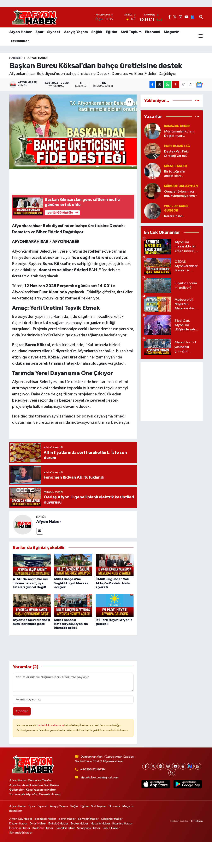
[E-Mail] (39, 531)
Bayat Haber (67, 818)
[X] (153, 766)
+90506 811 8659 (92, 769)
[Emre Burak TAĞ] (152, 151)
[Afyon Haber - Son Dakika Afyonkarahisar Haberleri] (34, 17)
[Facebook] (145, 766)
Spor (39, 32)
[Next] (190, 766)
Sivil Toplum (131, 32)
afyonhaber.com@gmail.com (99, 777)
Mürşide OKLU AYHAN (181, 186)
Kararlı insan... (174, 216)
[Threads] (182, 766)
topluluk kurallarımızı (50, 725)
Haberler (15, 58)
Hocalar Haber (100, 823)
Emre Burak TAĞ (177, 146)
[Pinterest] (160, 766)
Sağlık (96, 32)
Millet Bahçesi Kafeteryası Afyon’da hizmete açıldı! (71, 623)
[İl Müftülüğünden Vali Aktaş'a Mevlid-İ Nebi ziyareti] (115, 565)
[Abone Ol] (199, 85)
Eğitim (111, 32)
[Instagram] (168, 766)
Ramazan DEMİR (177, 126)
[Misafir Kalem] (152, 171)
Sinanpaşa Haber (88, 828)
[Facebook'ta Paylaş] (152, 84)
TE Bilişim (197, 821)
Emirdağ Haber (58, 823)
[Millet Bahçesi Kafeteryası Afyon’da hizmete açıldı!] (73, 605)
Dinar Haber (38, 823)
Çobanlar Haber (112, 818)
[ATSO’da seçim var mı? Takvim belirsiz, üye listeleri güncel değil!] (32, 565)
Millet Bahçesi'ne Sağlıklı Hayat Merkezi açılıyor (71, 583)
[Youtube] (175, 766)
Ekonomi (152, 32)
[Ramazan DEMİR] (152, 131)
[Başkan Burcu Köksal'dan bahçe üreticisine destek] (73, 132)
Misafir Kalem (175, 166)
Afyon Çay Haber (20, 818)
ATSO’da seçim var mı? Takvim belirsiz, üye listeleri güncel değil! (30, 583)
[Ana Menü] (201, 36)
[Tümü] (197, 100)
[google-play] (187, 784)
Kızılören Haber (43, 828)
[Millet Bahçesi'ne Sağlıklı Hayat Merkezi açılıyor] (73, 565)
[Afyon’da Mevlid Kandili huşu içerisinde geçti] (32, 605)
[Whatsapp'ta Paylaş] (167, 84)
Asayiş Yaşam (76, 32)
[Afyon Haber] (23, 524)
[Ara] (201, 17)
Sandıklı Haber (65, 828)
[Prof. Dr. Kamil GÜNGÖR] (152, 211)
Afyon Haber (20, 32)
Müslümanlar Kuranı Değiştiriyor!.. (179, 134)
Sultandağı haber (21, 832)
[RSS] (171, 773)
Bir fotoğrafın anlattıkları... (174, 174)
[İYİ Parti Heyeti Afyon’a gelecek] (115, 605)
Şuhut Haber (111, 828)
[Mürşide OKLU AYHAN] (152, 191)
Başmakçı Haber (45, 818)
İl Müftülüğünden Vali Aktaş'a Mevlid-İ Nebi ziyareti (113, 583)
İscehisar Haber (19, 828)
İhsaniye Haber (122, 823)
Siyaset (53, 32)
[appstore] (156, 784)
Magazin (171, 32)
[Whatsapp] (197, 766)
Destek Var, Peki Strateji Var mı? (176, 154)
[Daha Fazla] (175, 84)
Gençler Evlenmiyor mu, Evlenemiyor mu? (180, 194)
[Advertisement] (171, 391)
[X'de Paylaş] (159, 84)
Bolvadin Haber (88, 818)
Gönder (22, 711)
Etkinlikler (20, 41)
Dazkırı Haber (18, 823)
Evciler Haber (79, 823)
